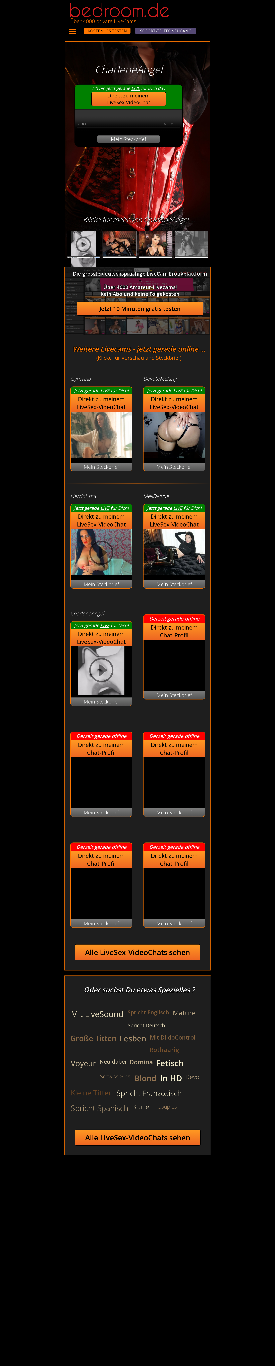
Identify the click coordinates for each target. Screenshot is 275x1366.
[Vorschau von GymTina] (101, 455)
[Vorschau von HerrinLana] (101, 573)
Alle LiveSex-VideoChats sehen (137, 952)
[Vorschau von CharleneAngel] (101, 671)
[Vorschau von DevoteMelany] (174, 455)
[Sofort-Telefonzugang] (81, 29)
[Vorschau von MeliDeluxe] (174, 573)
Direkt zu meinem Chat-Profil (174, 631)
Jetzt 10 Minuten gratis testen (140, 309)
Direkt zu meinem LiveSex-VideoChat (128, 99)
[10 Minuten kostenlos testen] (78, 29)
